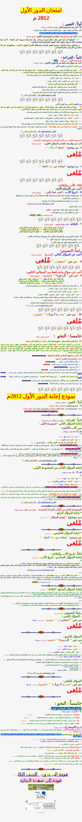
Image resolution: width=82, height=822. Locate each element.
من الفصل (77, 104)
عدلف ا (41, 780)
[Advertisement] (41, 3)
